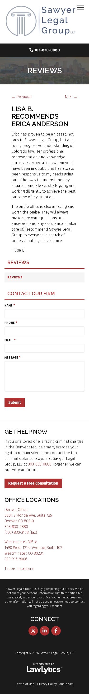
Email (10, 340)
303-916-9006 (16, 559)
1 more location (18, 568)
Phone (11, 323)
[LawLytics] (44, 668)
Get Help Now (26, 431)
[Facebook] (56, 631)
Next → (71, 96)
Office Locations (32, 499)
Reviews (18, 262)
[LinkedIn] (44, 631)
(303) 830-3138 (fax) (21, 532)
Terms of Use (24, 684)
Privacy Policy (47, 684)
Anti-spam (66, 684)
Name (10, 305)
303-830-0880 (47, 50)
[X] (33, 631)
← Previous (21, 96)
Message (12, 357)
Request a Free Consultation (33, 483)
